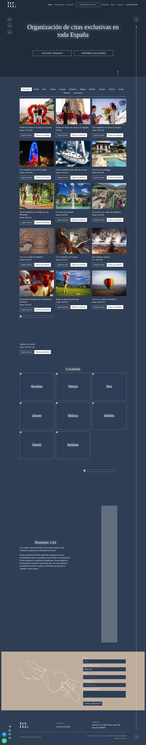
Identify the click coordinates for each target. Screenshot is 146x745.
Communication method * (91, 665)
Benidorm (72, 444)
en (9, 32)
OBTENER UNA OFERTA (94, 53)
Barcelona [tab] (26, 89)
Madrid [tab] (36, 89)
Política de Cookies (120, 738)
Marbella (109, 415)
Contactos (119, 5)
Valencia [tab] (112, 89)
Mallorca (73, 415)
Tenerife (36, 444)
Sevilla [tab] (121, 89)
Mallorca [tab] (67, 93)
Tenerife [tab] (53, 89)
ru (9, 19)
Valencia (73, 386)
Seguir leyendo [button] (26, 135)
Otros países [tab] (78, 93)
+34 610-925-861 (131, 5)
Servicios (69, 5)
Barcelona (36, 386)
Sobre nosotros (59, 5)
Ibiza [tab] (44, 89)
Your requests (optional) (91, 689)
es (10, 26)
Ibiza (109, 386)
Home (50, 5)
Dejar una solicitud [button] (42, 135)
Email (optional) (88, 681)
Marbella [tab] (92, 89)
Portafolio (105, 5)
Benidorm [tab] (72, 89)
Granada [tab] (62, 89)
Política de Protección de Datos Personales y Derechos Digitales (106, 736)
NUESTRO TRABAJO (52, 53)
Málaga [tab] (82, 89)
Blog (112, 5)
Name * (85, 657)
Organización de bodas (87, 4)
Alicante (37, 415)
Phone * (85, 673)
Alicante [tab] (102, 89)
